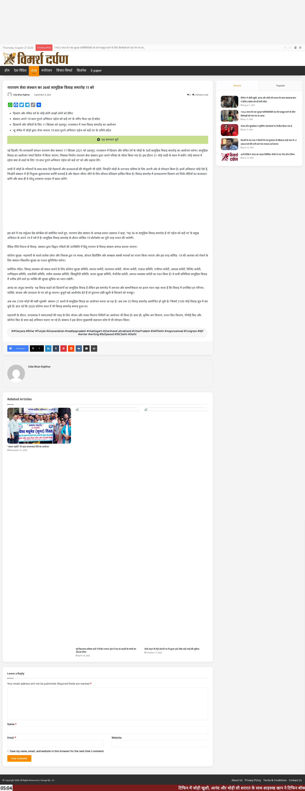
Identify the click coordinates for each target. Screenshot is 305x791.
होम (7, 71)
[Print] (94, 348)
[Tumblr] (56, 348)
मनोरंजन (46, 71)
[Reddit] (71, 348)
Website (117, 737)
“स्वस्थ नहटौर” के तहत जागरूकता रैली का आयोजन (28, 447)
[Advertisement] (152, 22)
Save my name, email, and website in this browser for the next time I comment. (57, 751)
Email (11, 737)
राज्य (34, 71)
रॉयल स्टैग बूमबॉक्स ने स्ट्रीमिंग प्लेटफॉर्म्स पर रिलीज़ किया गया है (266, 126)
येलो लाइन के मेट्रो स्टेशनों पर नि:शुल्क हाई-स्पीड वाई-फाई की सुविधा (171, 649)
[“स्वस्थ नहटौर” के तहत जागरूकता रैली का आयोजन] (39, 426)
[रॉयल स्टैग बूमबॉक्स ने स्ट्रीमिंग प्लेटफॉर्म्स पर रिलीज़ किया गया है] (229, 130)
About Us (237, 780)
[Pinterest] (63, 348)
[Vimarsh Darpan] (35, 58)
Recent (237, 85)
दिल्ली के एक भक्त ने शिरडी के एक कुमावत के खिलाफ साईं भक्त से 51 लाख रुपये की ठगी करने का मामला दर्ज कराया (269, 142)
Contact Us (295, 780)
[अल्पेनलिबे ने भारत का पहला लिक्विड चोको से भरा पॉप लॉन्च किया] (229, 156)
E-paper (96, 71)
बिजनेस (81, 71)
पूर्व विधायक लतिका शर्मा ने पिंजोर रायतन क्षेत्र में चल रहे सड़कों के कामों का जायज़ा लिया (106, 650)
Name (12, 724)
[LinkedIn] (48, 348)
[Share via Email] (86, 348)
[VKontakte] (79, 348)
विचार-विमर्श (64, 71)
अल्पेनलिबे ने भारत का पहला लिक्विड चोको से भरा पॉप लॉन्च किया (268, 154)
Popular (280, 85)
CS (53, 780)
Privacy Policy (253, 780)
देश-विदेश (20, 71)
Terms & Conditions (275, 780)
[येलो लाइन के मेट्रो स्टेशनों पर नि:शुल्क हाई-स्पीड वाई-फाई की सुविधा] (176, 527)
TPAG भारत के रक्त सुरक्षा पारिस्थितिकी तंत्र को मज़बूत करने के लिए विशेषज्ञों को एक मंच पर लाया (100, 47)
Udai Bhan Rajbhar (21, 94)
